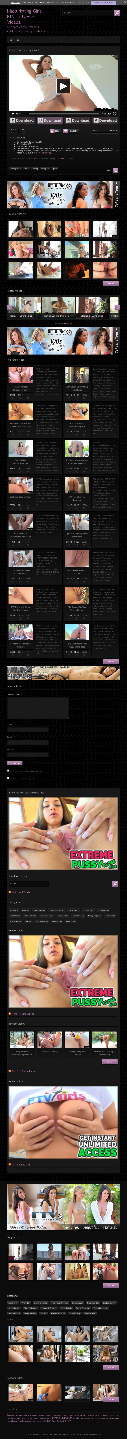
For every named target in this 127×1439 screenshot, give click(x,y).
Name (10, 724)
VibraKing (101, 1415)
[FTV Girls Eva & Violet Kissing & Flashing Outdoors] (77, 1252)
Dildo (37, 1415)
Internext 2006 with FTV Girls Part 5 (77, 270)
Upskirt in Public (91, 1415)
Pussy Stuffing (15, 921)
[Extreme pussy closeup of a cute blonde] (21, 1353)
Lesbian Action (103, 910)
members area (45, 153)
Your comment (14, 694)
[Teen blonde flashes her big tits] (105, 1353)
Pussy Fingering (94, 916)
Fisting (9, 1421)
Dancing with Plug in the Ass (105, 229)
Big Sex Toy (81, 1415)
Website (10, 750)
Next (117, 307)
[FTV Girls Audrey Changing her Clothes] (105, 1252)
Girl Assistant (74, 910)
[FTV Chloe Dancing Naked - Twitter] (115, 170)
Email (10, 737)
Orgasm (35, 1418)
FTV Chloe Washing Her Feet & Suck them (48, 229)
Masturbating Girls (20, 1164)
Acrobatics (14, 910)
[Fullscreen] (114, 113)
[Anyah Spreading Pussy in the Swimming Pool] (49, 1271)
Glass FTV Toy (44, 1418)
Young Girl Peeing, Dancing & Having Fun (58, 308)
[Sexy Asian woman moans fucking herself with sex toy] (21, 1334)
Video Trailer (71, 921)
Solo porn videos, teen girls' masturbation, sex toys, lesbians (26, 29)
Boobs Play (17, 1418)
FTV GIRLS (15, 2)
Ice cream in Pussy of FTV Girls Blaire (77, 229)
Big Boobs (109, 1415)
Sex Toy (28, 921)
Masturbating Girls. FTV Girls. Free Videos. (24, 16)
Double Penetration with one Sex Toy (48, 270)
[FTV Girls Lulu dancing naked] (21, 1252)
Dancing (35, 169)
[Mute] (109, 113)
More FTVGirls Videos (22, 1013)
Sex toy (67, 1421)
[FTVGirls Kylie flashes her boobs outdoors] (77, 1353)
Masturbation (15, 916)
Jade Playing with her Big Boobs (20, 229)
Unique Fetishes (42, 921)
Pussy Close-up (78, 916)
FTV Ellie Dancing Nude (48, 249)
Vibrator (76, 1418)
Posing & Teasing (46, 916)
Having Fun (45, 169)
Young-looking (50, 1415)
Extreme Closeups (61, 1417)
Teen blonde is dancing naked (105, 249)
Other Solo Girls (30, 916)
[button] (63, 86)
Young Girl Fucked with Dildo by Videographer (20, 249)
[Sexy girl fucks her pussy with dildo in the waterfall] (105, 1334)
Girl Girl (83, 1418)
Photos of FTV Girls (21, 892)
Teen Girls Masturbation (23, 1071)
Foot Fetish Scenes (57, 910)
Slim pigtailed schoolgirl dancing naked (25, 308)
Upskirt (54, 169)
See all (111, 284)
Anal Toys (31, 1415)
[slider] (61, 113)
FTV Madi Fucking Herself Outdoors (20, 270)
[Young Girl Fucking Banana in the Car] (77, 1393)
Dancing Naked (15, 169)
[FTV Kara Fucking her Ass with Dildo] (49, 1393)
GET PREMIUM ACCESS (103, 2)
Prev (9, 307)
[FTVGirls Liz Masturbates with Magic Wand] (105, 1393)
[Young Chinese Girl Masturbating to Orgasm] (77, 1271)
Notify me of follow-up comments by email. (27, 771)
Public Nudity (63, 916)
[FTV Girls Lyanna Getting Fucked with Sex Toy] (21, 1271)
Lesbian (64, 1415)
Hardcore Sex (88, 910)
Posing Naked (114, 1418)
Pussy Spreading (101, 1418)
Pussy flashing (27, 1418)
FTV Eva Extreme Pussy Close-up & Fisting (105, 270)
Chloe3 (26, 169)
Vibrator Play (57, 921)
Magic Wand (90, 1418)
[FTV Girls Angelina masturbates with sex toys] (77, 1334)
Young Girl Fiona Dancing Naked (92, 308)
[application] (63, 86)
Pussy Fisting (110, 916)
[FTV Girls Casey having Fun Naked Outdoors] (49, 1252)
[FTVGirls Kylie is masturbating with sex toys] (49, 1353)
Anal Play (25, 910)
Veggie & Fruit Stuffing (33, 1421)
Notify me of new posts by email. (23, 779)
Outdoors (11, 1415)
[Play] (12, 113)
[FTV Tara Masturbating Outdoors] (105, 1271)
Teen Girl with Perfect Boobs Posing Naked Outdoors (77, 249)
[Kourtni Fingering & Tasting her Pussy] (21, 1393)
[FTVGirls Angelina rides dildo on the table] (49, 1334)
